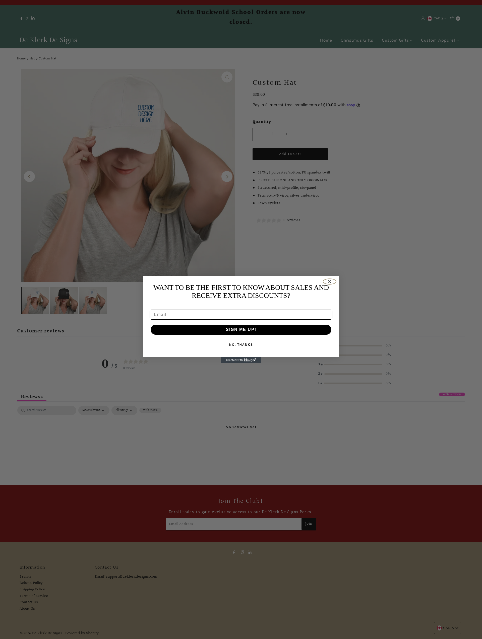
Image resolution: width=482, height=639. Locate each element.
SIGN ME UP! (241, 329)
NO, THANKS (241, 344)
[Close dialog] (329, 282)
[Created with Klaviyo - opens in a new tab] (241, 360)
